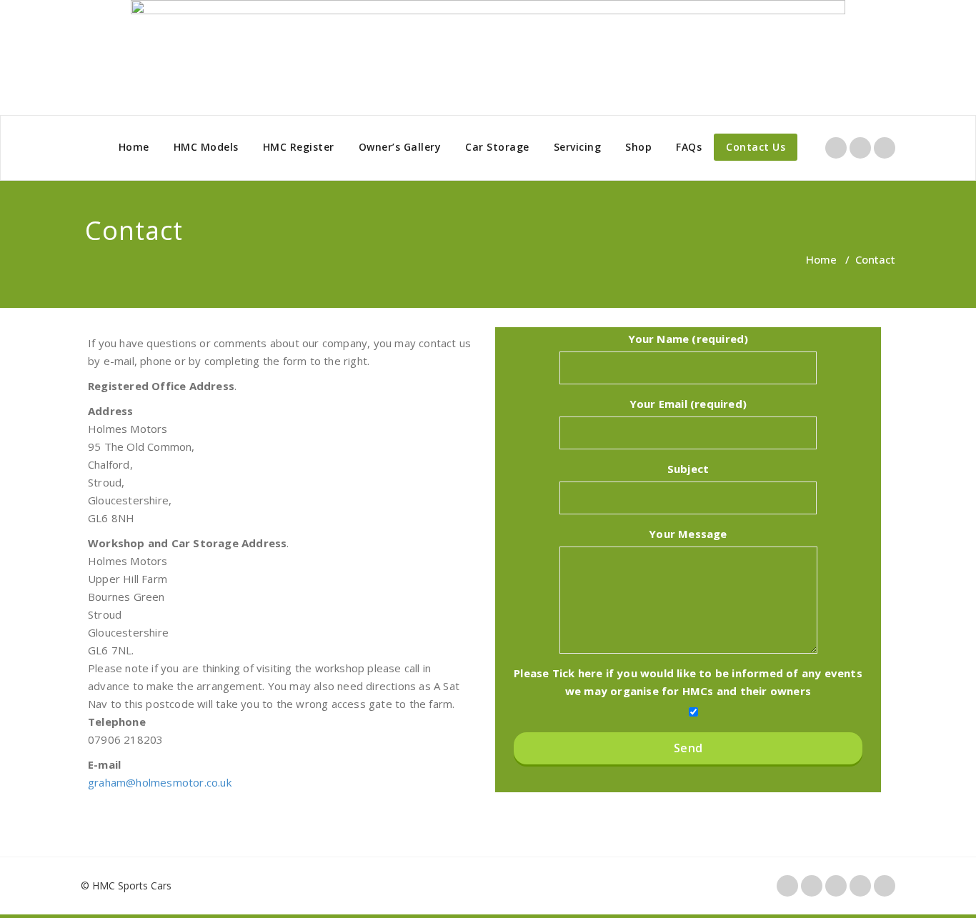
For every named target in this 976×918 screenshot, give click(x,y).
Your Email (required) (688, 403)
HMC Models (206, 147)
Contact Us (755, 147)
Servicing (578, 147)
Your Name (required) (688, 338)
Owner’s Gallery (400, 147)
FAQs (689, 147)
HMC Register (298, 147)
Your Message (688, 534)
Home (134, 147)
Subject (688, 469)
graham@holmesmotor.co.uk (159, 782)
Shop (638, 147)
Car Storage (497, 147)
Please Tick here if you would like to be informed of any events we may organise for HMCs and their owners (688, 682)
